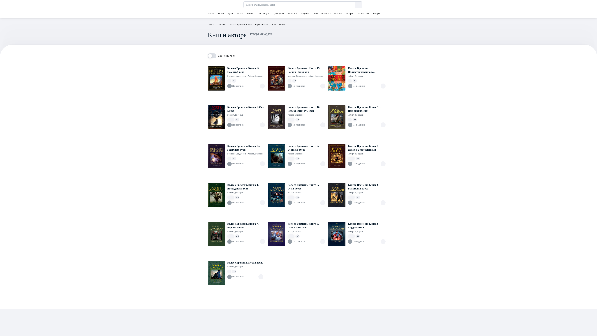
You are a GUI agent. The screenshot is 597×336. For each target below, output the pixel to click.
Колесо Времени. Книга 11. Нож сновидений (364, 109)
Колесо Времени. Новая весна (245, 262)
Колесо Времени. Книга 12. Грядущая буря (243, 148)
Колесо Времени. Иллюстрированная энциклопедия (360, 70)
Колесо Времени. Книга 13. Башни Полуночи (304, 70)
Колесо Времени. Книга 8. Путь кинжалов (303, 225)
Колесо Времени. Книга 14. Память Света (243, 70)
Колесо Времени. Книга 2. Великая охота (303, 148)
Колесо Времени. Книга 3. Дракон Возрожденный (363, 148)
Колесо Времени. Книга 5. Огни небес (303, 186)
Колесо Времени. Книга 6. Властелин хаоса (363, 186)
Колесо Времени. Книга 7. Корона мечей (243, 225)
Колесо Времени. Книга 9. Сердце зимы (363, 225)
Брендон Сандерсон (236, 76)
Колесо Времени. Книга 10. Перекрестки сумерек (304, 109)
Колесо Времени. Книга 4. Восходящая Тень (243, 186)
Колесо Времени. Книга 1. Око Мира (245, 109)
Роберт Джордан (255, 76)
